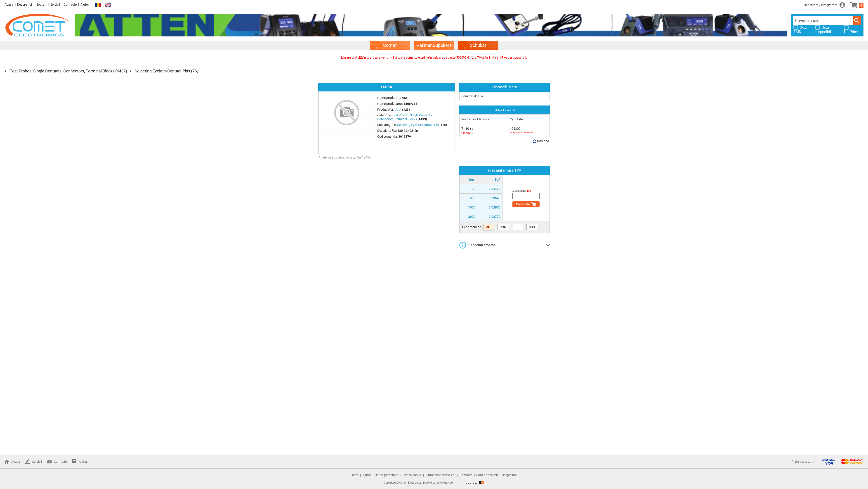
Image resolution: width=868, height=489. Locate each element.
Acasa (9, 4)
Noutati (41, 4)
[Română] (98, 4)
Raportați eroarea (482, 245)
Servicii (55, 4)
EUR (518, 227)
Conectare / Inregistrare (820, 5)
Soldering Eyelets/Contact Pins (162, 71)
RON (503, 227)
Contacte (70, 4)
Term (355, 475)
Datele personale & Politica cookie (398, 475)
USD (532, 227)
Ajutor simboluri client (440, 475)
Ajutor (84, 4)
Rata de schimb (487, 475)
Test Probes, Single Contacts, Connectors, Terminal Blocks (62, 71)
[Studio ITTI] (473, 482)
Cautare (857, 20)
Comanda (523, 204)
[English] (108, 4)
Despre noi (24, 4)
